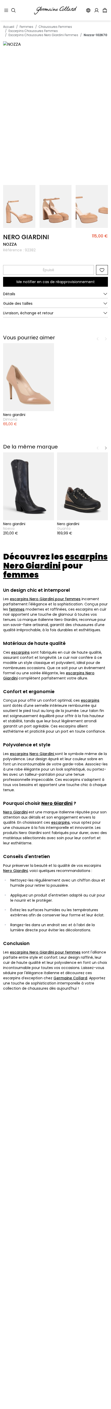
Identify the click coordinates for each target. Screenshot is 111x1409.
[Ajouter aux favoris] (102, 270)
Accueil (8, 27)
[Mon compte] (96, 10)
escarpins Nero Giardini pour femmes (45, 599)
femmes (26, 27)
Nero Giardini (42, 753)
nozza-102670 (95, 35)
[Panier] (105, 10)
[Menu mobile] (6, 10)
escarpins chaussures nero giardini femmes (43, 35)
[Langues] (88, 10)
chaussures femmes (55, 27)
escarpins (20, 652)
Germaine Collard (70, 978)
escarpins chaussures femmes (33, 31)
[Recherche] (13, 10)
